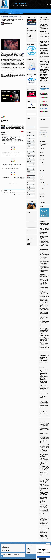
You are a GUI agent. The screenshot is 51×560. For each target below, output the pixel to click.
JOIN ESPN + (28, 262)
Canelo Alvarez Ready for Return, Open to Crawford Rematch (44, 452)
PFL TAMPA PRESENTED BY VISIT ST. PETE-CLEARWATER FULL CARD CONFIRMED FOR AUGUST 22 (43, 99)
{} (13, 211)
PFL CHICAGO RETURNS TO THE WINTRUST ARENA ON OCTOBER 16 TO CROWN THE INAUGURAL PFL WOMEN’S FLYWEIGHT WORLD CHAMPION (44, 64)
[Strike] (7, 211)
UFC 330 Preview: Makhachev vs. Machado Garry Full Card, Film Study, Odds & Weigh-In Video (44, 82)
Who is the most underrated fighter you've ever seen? (44, 428)
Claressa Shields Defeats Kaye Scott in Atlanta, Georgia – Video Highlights (44, 76)
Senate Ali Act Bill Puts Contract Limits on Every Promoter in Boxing (44, 523)
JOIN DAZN (28, 263)
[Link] (12, 211)
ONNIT (28, 259)
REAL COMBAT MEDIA (21, 4)
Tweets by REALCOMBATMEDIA (31, 244)
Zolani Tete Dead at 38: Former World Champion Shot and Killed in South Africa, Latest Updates (44, 47)
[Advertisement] (13, 51)
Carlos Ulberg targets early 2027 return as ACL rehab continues (44, 379)
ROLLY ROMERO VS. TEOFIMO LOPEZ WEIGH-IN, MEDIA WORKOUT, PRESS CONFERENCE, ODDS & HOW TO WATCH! (44, 60)
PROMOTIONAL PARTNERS (30, 257)
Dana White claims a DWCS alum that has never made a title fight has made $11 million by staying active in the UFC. (44, 412)
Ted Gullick (18, 69)
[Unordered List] (9, 211)
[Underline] (6, 211)
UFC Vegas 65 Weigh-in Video (5, 196)
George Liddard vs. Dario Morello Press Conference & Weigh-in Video (44, 69)
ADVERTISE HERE (29, 261)
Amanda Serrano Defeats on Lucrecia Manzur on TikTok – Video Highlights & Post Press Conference (44, 54)
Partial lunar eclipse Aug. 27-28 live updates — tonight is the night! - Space (44, 319)
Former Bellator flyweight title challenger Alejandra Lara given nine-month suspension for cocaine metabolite (44, 401)
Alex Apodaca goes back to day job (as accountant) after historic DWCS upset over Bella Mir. (44, 374)
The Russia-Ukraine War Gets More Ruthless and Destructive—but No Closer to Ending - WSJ (44, 332)
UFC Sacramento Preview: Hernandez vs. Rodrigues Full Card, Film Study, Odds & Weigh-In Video (44, 51)
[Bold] (4, 211)
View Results (31, 57)
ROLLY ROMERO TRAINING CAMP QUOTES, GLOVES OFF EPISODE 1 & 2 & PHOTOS (44, 96)
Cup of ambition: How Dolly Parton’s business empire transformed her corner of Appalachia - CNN (44, 292)
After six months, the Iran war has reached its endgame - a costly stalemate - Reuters (44, 280)
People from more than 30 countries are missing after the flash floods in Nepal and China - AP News (44, 243)
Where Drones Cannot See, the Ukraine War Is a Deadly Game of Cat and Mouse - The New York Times (44, 347)
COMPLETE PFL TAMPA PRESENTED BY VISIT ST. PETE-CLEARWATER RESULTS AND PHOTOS (44, 39)
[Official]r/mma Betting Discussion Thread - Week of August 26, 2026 (44, 434)
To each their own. (42, 417)
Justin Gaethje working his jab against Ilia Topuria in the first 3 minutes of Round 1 (43, 415)
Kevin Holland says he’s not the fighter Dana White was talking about (43, 392)
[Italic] (5, 211)
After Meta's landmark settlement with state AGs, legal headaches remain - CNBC (44, 269)
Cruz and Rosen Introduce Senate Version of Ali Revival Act (44, 535)
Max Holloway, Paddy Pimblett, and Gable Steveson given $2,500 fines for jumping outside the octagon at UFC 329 (44, 389)
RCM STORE (28, 258)
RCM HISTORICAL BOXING (5, 35)
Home (1, 35)
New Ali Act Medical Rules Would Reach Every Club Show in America (44, 473)
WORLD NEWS (42, 240)
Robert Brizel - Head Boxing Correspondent (8, 142)
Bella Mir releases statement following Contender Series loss (44, 381)
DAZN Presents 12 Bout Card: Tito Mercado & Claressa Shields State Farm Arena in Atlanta (44, 88)
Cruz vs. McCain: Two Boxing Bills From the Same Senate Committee (44, 511)
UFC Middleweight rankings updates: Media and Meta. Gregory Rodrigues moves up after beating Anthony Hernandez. (44, 431)
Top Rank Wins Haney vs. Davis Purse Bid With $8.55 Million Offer (44, 485)
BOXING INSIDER (43, 438)
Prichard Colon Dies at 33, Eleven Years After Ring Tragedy (44, 91)
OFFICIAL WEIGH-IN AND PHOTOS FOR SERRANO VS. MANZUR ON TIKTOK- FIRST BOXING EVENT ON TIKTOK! (44, 72)
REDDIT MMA (42, 371)
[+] (14, 211)
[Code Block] (11, 211)
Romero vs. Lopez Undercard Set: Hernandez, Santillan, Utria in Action (44, 497)
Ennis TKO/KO (29, 52)
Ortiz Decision (29, 55)
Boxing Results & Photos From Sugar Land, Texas (44, 67)
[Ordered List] (8, 211)
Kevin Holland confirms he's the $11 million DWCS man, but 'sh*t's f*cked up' (44, 384)
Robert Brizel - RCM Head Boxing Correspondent (14, 35)
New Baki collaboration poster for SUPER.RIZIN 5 (44, 377)
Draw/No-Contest (30, 53)
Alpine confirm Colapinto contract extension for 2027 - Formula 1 (44, 255)
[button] (4, 23)
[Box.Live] (42, 133)
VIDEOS (21, 35)
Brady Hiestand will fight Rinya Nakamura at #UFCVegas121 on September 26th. (43, 395)
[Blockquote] (10, 211)
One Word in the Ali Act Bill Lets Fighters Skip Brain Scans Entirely (44, 441)
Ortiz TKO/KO (29, 54)
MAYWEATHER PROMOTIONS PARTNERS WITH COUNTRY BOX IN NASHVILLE (44, 93)
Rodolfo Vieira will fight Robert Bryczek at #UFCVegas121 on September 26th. (43, 398)
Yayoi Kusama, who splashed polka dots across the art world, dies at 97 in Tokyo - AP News (44, 307)
